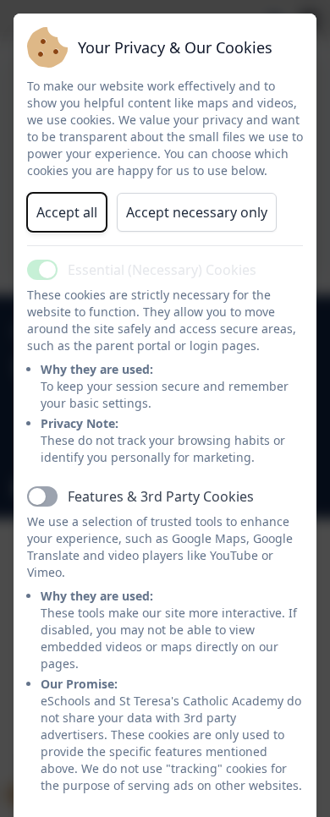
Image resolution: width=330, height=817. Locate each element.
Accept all (66, 212)
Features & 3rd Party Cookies (161, 496)
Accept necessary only (196, 212)
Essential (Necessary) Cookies (162, 269)
